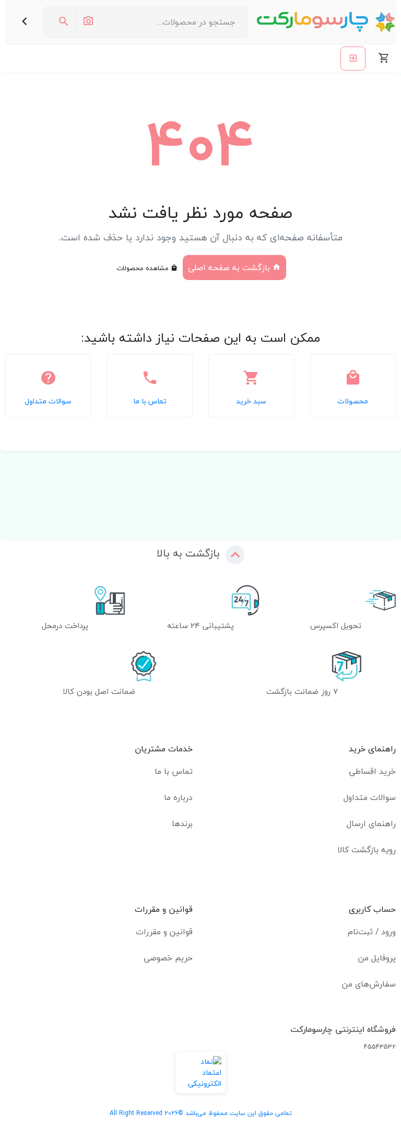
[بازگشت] (24, 21)
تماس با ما (174, 771)
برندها (182, 823)
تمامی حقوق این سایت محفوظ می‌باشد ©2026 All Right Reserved (201, 1113)
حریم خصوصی (168, 957)
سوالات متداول (370, 797)
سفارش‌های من (369, 984)
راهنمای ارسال (371, 823)
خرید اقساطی (372, 771)
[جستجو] (63, 21)
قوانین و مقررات (164, 931)
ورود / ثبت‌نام (372, 931)
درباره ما (178, 797)
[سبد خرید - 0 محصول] (384, 58)
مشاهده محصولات (143, 268)
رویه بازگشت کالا (366, 849)
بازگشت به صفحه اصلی (230, 267)
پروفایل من (377, 957)
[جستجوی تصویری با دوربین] (87, 21)
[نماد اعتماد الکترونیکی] (200, 1072)
